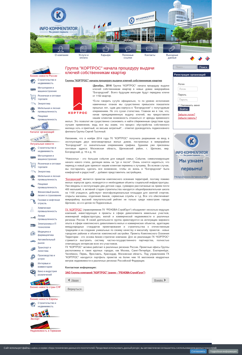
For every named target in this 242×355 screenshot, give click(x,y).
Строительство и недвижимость (47, 81)
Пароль (182, 94)
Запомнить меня (190, 105)
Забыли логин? (186, 114)
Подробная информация (223, 351)
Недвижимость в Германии (45, 330)
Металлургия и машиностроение (47, 89)
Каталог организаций (42, 132)
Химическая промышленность (47, 209)
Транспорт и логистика (44, 249)
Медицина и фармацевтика (46, 233)
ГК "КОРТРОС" (73, 209)
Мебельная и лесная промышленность (49, 109)
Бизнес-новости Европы (44, 299)
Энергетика (44, 103)
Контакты (150, 55)
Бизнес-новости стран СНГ (45, 287)
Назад (75, 280)
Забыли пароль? (187, 118)
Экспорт (35, 318)
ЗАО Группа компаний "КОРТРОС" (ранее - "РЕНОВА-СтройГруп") (105, 272)
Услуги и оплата (83, 56)
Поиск (203, 67)
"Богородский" (73, 179)
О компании (61, 55)
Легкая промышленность (47, 217)
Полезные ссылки (127, 56)
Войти (184, 109)
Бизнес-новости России (43, 75)
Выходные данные (172, 56)
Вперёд (159, 280)
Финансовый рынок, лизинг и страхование (49, 193)
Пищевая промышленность (47, 117)
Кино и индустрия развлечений (47, 272)
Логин (181, 84)
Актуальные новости (42, 143)
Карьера (105, 55)
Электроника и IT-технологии (47, 225)
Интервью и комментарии (45, 265)
